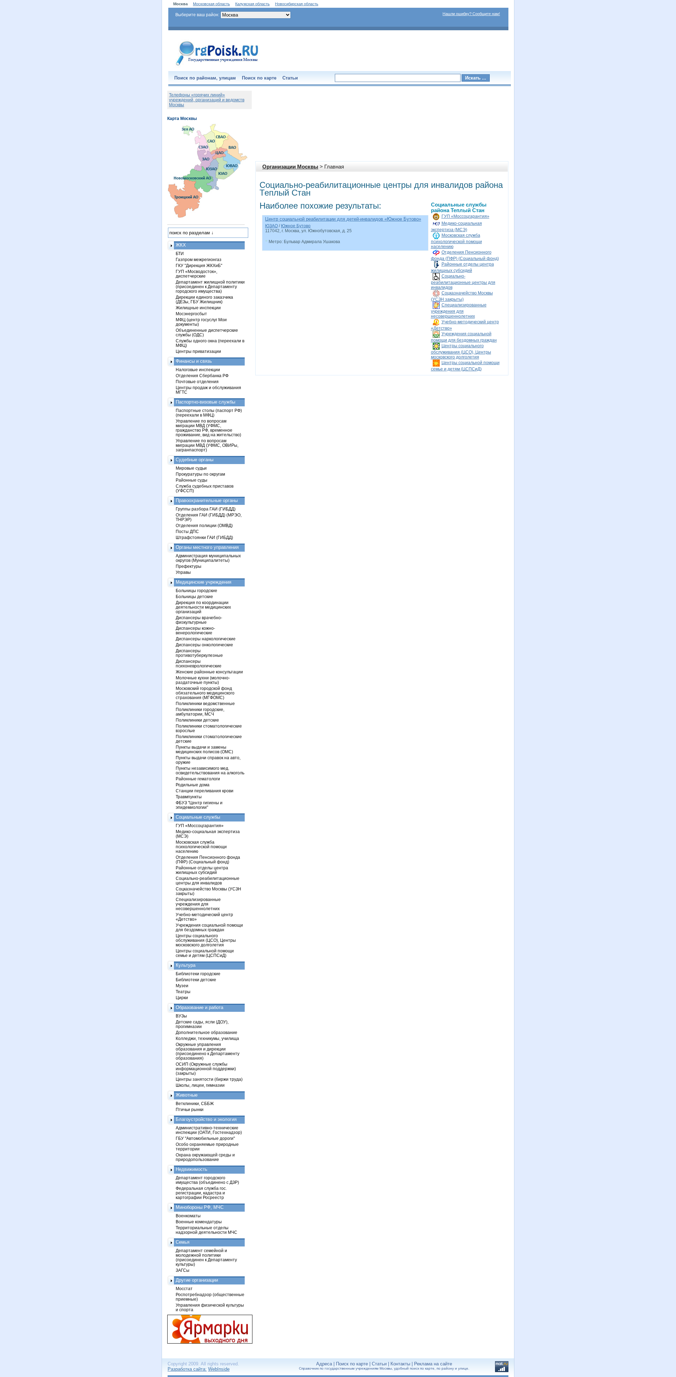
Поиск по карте (259, 78)
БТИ (180, 253)
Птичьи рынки (190, 1109)
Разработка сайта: (187, 1369)
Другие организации (197, 1280)
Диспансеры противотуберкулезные (199, 653)
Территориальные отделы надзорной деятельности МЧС (206, 1230)
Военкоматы (188, 1215)
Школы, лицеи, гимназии (200, 1085)
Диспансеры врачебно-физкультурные (199, 619)
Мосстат (184, 1288)
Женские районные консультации (209, 672)
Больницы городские (196, 590)
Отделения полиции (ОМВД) (204, 525)
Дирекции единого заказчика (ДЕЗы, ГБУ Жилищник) (204, 299)
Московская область (211, 4)
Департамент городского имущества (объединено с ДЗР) (207, 1180)
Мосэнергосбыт (191, 313)
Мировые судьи (191, 468)
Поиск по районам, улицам (205, 78)
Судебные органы (194, 459)
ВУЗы (181, 1016)
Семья (182, 1242)
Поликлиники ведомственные (205, 703)
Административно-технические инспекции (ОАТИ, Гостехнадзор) (209, 1130)
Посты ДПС (187, 531)
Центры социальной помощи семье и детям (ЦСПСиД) (205, 953)
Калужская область (252, 4)
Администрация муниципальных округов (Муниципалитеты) (208, 558)
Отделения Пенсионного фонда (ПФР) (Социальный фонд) (208, 859)
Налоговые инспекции (198, 369)
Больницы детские (194, 596)
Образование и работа (199, 1007)
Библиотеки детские (196, 979)
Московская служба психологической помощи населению (456, 241)
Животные (187, 1095)
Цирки (182, 997)
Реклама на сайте (433, 1363)
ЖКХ (181, 245)
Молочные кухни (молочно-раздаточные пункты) (203, 680)
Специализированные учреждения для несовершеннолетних (459, 311)
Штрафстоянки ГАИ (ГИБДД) (204, 537)
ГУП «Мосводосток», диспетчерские (196, 273)
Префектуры (188, 566)
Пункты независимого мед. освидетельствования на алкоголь (210, 770)
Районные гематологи (198, 778)
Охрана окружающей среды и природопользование (205, 1157)
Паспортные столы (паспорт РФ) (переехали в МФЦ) (209, 412)
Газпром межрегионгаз (198, 259)
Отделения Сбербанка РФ (202, 375)
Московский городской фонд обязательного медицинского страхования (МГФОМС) (205, 693)
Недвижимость (191, 1169)
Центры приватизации (198, 351)
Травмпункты (189, 796)
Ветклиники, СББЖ (195, 1103)
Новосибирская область (296, 4)
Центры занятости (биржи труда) (209, 1079)
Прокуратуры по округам (200, 474)
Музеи (182, 985)
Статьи (290, 78)
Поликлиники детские (197, 720)
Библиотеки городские (198, 973)
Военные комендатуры (199, 1221)
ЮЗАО (271, 225)
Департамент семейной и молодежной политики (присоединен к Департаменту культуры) (206, 1257)
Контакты (400, 1363)
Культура (185, 965)
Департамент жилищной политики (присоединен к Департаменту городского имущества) (210, 286)
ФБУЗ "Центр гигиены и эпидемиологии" (199, 805)
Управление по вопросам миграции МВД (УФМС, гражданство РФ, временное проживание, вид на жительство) (208, 428)
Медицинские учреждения (203, 582)
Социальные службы (198, 817)
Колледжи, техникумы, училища (207, 1038)
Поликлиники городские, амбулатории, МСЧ (200, 711)
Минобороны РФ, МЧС (200, 1207)
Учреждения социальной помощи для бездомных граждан (209, 927)
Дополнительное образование (206, 1032)
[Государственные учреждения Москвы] (217, 66)
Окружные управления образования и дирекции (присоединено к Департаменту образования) (207, 1051)
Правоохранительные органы (207, 500)
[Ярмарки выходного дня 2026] (206, 1329)
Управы (183, 572)
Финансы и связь (194, 361)
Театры (183, 991)
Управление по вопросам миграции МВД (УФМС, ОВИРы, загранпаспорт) (207, 445)
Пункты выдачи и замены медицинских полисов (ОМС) (204, 749)
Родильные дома (192, 784)
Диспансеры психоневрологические (198, 663)
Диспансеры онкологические (204, 644)
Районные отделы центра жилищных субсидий (202, 870)
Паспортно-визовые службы (205, 402)
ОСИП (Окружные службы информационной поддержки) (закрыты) (206, 1068)
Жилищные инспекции (198, 307)
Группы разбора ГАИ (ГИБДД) (206, 509)
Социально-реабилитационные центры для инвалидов (463, 282)
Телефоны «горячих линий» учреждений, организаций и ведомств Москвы (206, 100)
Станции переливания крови (204, 790)
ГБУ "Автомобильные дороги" (205, 1138)
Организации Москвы (290, 167)
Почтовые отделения (197, 381)
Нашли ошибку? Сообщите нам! (471, 14)
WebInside (219, 1369)
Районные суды (191, 480)
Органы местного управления (207, 547)
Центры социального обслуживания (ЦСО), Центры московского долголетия (461, 351)
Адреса (324, 1363)
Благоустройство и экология (206, 1119)
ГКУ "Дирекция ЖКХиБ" (199, 265)
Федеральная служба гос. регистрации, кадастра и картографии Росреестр (201, 1193)
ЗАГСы (182, 1270)
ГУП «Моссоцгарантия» (465, 216)
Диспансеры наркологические (206, 638)
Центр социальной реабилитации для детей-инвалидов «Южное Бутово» (343, 219)
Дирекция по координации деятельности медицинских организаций (203, 607)
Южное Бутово (296, 225)
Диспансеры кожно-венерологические (195, 630)
